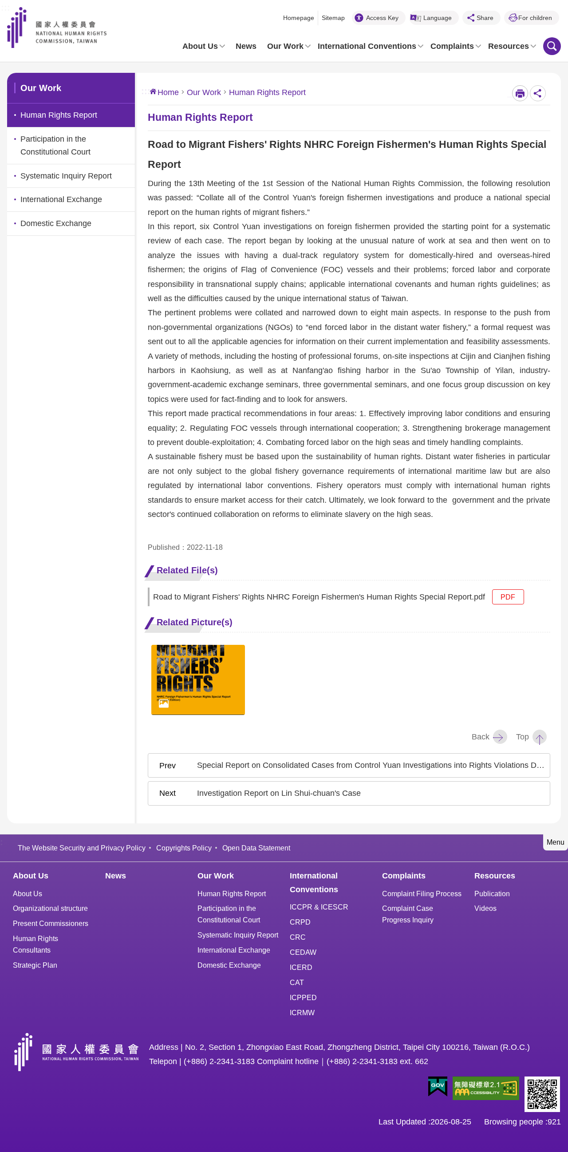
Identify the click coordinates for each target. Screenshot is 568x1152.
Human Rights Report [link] (58, 115)
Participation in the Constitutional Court (228, 914)
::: (5, 7)
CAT (297, 982)
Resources (508, 46)
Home (168, 92)
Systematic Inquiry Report (237, 935)
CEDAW (303, 952)
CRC (298, 937)
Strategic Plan (35, 965)
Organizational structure (50, 908)
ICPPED (303, 997)
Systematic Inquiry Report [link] (66, 175)
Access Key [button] (382, 17)
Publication (492, 894)
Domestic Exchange (229, 965)
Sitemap (333, 17)
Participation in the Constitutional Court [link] (55, 145)
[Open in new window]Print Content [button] (520, 93)
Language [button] (437, 17)
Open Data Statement (256, 848)
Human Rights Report (231, 894)
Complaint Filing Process (422, 894)
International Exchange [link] (61, 199)
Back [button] (480, 736)
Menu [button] (555, 842)
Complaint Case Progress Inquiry (408, 914)
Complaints (452, 46)
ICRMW (302, 1013)
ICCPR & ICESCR (319, 907)
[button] (437, 1087)
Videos (485, 908)
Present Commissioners (50, 923)
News (246, 46)
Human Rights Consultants (35, 944)
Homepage (298, 17)
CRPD (300, 922)
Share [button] (485, 17)
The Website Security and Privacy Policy (82, 848)
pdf (508, 597)
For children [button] (535, 17)
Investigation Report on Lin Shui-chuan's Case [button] (279, 793)
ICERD (301, 967)
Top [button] (522, 736)
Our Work (285, 46)
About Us (200, 46)
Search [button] (552, 46)
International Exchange (233, 950)
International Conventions (367, 46)
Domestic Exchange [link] (55, 223)
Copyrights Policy (184, 848)
